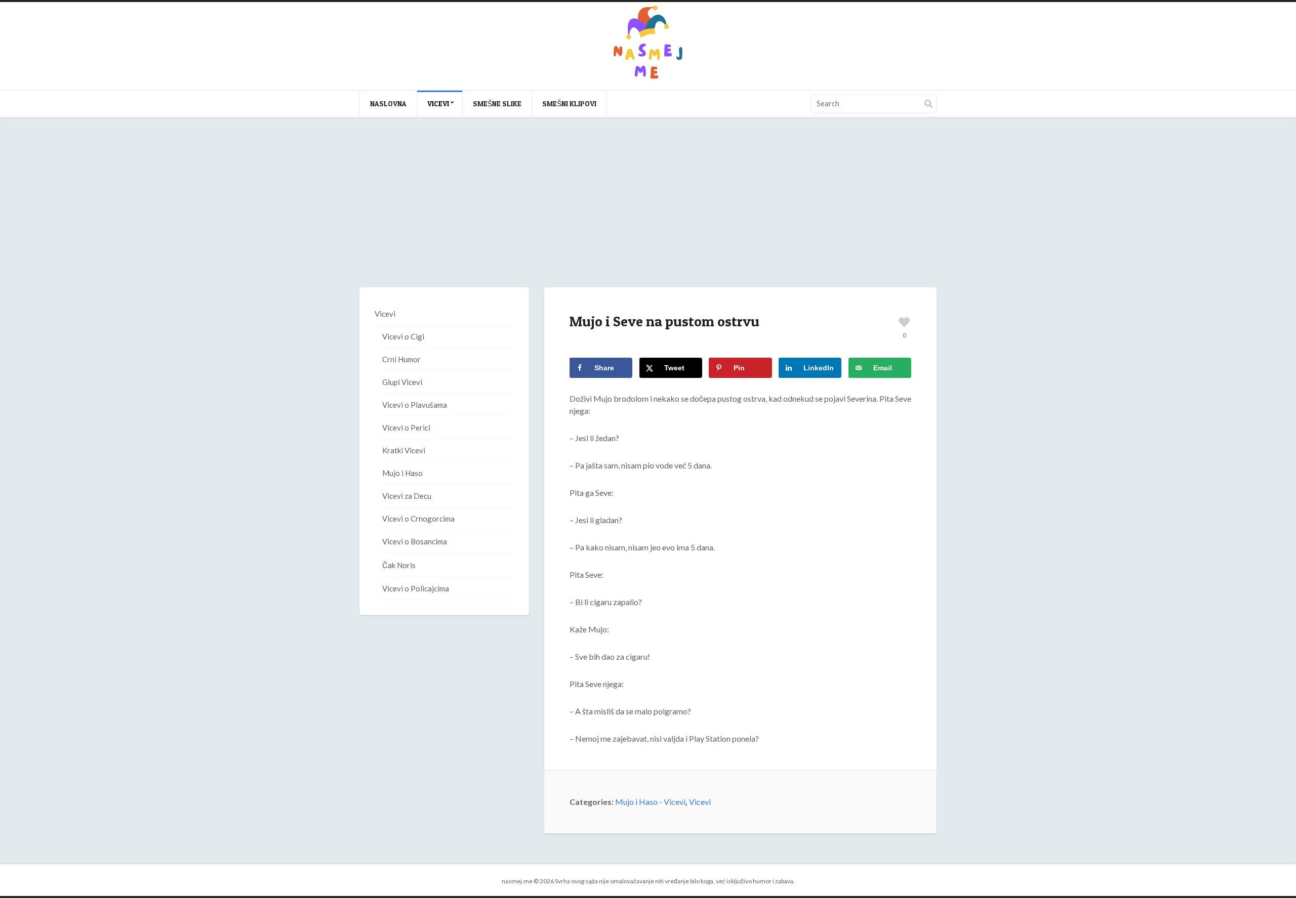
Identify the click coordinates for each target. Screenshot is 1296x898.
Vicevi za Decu (406, 495)
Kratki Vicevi (403, 450)
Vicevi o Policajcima (415, 588)
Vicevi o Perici (406, 427)
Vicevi (438, 103)
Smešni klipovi (569, 103)
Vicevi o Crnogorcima (418, 518)
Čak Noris (399, 565)
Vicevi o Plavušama (414, 404)
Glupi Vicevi (402, 382)
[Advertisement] (648, 212)
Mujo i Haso (402, 473)
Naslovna (388, 103)
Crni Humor (401, 359)
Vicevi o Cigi (403, 336)
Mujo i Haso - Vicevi (650, 801)
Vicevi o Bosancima (414, 541)
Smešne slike (497, 103)
